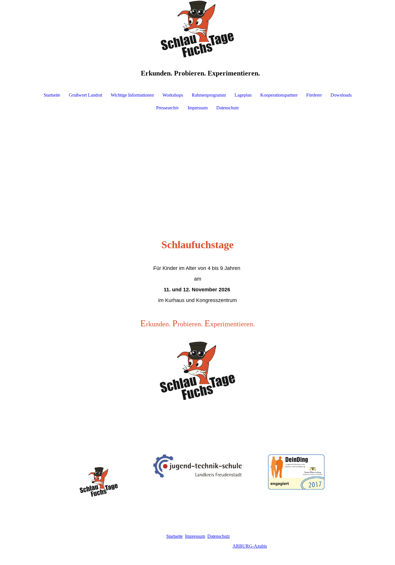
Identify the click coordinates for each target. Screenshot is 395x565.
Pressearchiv (167, 107)
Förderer (314, 95)
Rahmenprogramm (209, 95)
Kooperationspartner (279, 95)
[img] (197, 29)
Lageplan (243, 95)
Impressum (198, 107)
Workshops (173, 95)
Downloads (341, 95)
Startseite (52, 95)
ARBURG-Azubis (249, 546)
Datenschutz (227, 107)
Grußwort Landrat (85, 95)
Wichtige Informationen (132, 95)
